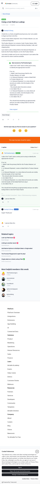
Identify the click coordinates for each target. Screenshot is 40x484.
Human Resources (13, 350)
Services (10, 396)
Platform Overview (13, 312)
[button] (2, 4)
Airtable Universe (13, 411)
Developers (11, 399)
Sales (9, 354)
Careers (9, 422)
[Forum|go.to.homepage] (11, 3)
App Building (11, 324)
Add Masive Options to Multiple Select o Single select (16, 248)
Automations (5, 245)
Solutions (10, 335)
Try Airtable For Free (14, 437)
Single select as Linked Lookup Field (12, 259)
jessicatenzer (10, 278)
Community (11, 403)
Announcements (6, 256)
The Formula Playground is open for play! (13, 254)
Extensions (11, 320)
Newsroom (11, 433)
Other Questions (6, 251)
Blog (8, 426)
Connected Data (12, 331)
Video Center (11, 373)
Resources (10, 388)
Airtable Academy (13, 365)
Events (9, 369)
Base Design (6, 14)
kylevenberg (10, 294)
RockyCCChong (8, 30)
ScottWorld (10, 283)
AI (8, 328)
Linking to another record (8, 243)
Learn (9, 361)
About (9, 418)
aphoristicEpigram (12, 289)
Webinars (10, 384)
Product (10, 339)
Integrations (11, 316)
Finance (10, 358)
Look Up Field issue (7, 237)
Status (9, 430)
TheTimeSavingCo (9, 153)
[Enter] (3, 8)
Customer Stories (13, 380)
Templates (10, 407)
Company (10, 414)
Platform (10, 309)
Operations (11, 346)
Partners (10, 392)
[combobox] (20, 8)
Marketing (10, 343)
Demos (9, 377)
